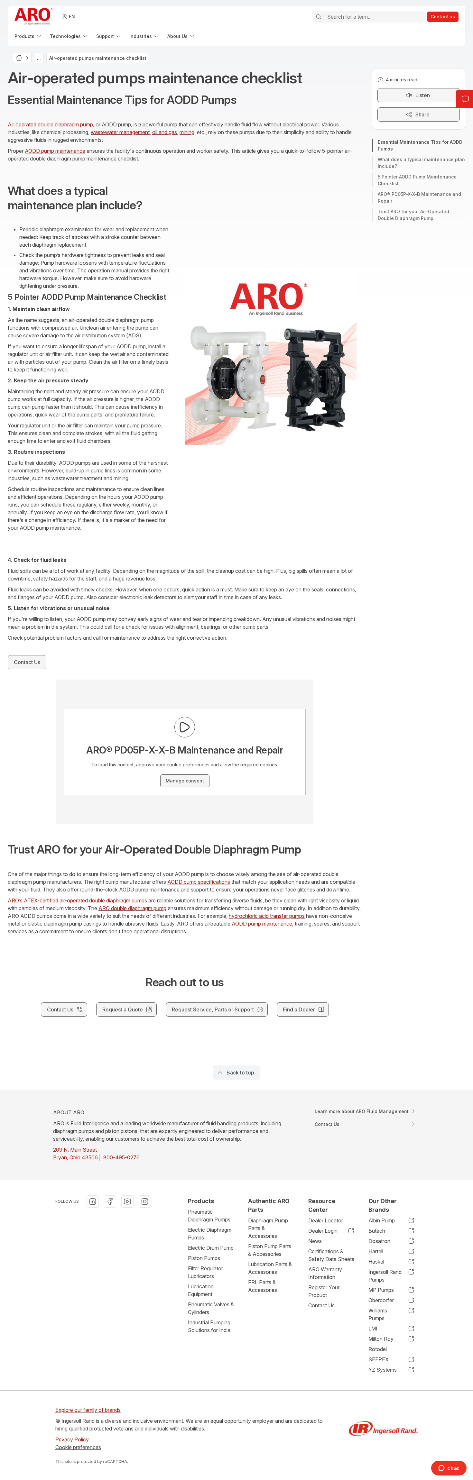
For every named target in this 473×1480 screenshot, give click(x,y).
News (315, 1241)
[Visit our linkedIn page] (93, 1201)
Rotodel (377, 1349)
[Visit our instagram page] (145, 1201)
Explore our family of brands (88, 1410)
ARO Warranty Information (325, 1273)
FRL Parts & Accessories (262, 1286)
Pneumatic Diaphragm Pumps (209, 1216)
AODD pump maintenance (55, 151)
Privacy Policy (72, 1439)
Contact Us (321, 1305)
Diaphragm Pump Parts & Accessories (268, 1228)
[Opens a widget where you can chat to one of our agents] (449, 1469)
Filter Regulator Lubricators (205, 1272)
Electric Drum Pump (211, 1248)
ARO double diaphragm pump (132, 908)
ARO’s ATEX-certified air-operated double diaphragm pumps (77, 900)
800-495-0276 (121, 1157)
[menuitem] (28, 36)
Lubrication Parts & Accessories (270, 1268)
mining (187, 132)
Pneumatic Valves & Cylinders (211, 1308)
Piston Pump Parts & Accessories (269, 1250)
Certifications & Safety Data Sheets (331, 1255)
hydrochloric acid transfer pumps (267, 916)
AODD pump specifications (198, 882)
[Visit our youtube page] (127, 1201)
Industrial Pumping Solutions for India (209, 1326)
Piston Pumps (204, 1258)
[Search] (318, 17)
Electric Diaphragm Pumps (209, 1234)
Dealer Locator (325, 1220)
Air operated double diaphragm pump (50, 124)
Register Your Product (323, 1291)
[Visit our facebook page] (110, 1201)
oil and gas (164, 132)
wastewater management (120, 132)
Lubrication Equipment (201, 1290)
